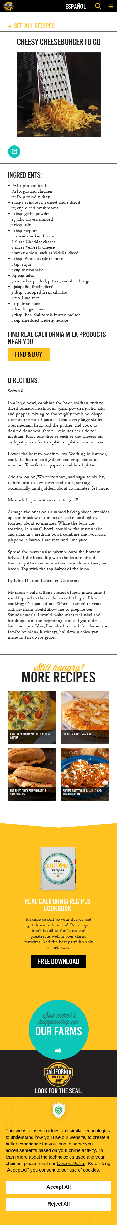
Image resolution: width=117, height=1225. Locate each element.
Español (76, 6)
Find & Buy (28, 354)
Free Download (58, 961)
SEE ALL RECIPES (31, 26)
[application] (58, 1161)
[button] (111, 6)
